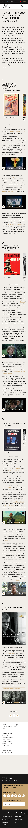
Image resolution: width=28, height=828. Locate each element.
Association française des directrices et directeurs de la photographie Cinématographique (13, 686)
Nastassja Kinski (9, 505)
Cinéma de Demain (7, 816)
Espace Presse (19, 819)
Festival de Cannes (12, 342)
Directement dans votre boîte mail (12, 800)
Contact (17, 826)
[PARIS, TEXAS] (12, 440)
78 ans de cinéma (19, 816)
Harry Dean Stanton (18, 501)
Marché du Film (6, 819)
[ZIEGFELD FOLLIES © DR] (12, 105)
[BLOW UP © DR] (12, 264)
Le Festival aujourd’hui (5, 823)
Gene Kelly (10, 191)
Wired (17, 579)
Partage (4, 68)
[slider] (7, 168)
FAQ (16, 822)
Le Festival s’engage (20, 813)
